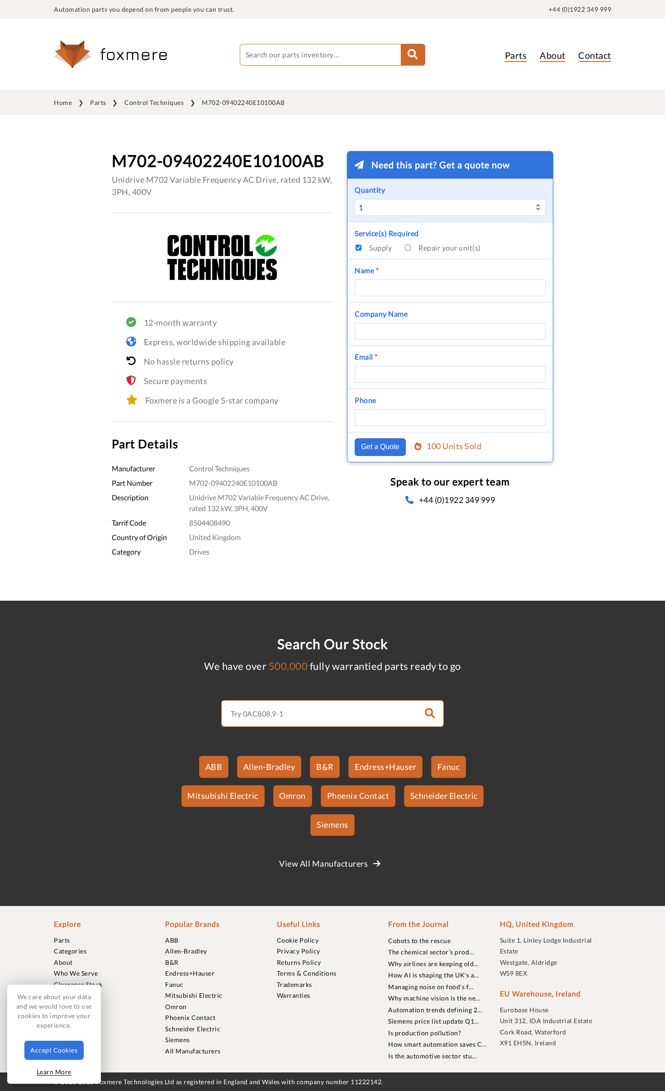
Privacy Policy (298, 951)
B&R (325, 767)
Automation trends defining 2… (435, 1010)
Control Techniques (154, 102)
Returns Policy (299, 962)
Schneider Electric (444, 796)
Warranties (293, 995)
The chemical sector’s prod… (431, 952)
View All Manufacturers (324, 863)
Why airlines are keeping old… (433, 964)
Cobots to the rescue (419, 940)
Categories (70, 951)
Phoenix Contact (358, 796)
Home (63, 102)
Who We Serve (76, 973)
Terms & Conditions (307, 973)
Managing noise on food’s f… (431, 987)
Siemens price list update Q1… (433, 1021)
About (552, 55)
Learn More (54, 1072)
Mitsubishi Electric (222, 796)
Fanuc (448, 767)
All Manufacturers (193, 1051)
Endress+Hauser (385, 767)
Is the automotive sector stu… (432, 1056)
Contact (594, 55)
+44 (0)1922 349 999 (580, 9)
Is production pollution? (424, 1033)
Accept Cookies (53, 1050)
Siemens (332, 825)
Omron (292, 796)
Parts (516, 55)
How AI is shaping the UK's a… (433, 975)
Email (366, 356)
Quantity (370, 189)
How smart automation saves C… (437, 1044)
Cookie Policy (298, 940)
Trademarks (294, 984)
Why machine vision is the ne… (434, 998)
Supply (380, 247)
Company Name (381, 313)
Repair (449, 247)
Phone (365, 400)
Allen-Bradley (269, 767)
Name (367, 270)
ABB (214, 767)
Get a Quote (380, 447)
